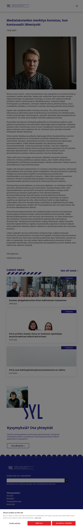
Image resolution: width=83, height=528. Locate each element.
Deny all (39, 523)
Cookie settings (14, 523)
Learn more (38, 518)
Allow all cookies (64, 523)
